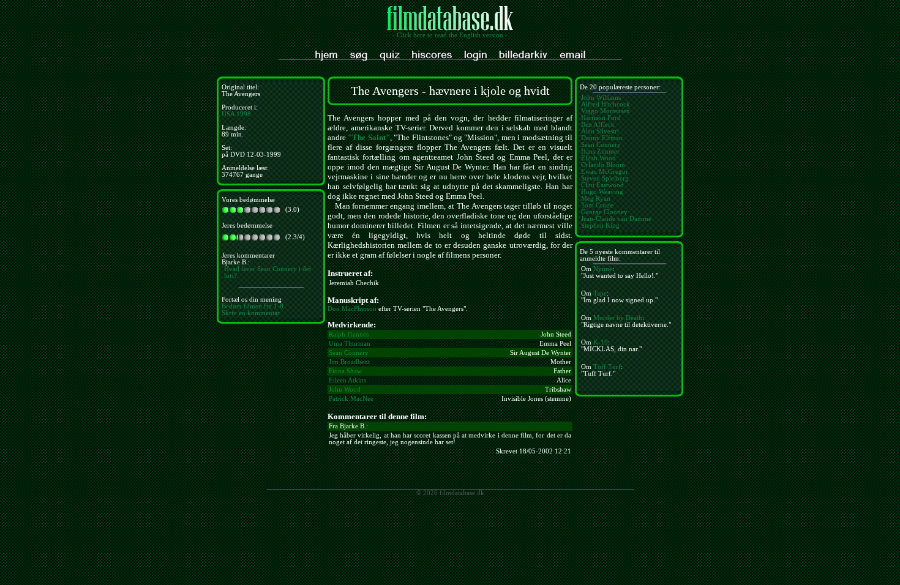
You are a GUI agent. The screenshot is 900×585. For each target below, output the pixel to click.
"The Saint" (368, 137)
